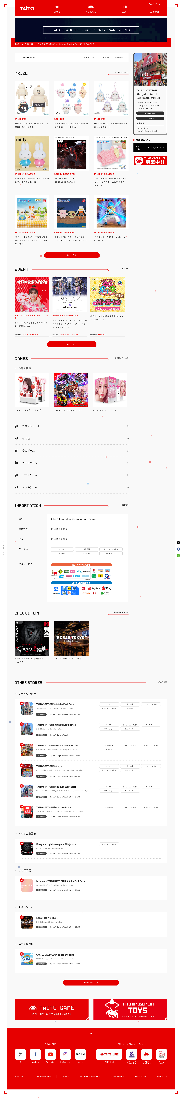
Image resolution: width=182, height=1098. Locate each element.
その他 (26, 438)
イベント (106, 57)
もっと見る (72, 344)
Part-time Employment (90, 1076)
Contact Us (162, 1076)
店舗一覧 (29, 44)
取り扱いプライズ (91, 57)
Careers (65, 1076)
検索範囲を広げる (91, 982)
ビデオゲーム (29, 475)
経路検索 (150, 118)
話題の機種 (119, 57)
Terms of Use (140, 1076)
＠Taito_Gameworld (156, 147)
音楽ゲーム (28, 450)
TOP (17, 44)
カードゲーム (29, 462)
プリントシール (31, 426)
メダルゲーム (29, 487)
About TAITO (154, 3)
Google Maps (150, 113)
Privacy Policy (117, 1076)
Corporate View (44, 1076)
